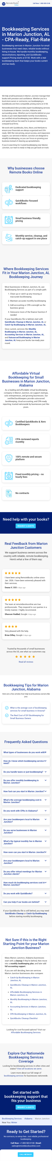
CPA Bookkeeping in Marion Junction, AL (28, 1014)
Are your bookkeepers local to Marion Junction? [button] (21, 820)
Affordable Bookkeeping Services (26, 1032)
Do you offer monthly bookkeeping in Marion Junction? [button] (21, 781)
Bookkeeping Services (12, 1118)
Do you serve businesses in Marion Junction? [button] (20, 831)
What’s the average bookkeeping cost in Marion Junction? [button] (22, 801)
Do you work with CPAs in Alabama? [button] (20, 811)
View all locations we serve (29, 1069)
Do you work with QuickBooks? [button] (18, 893)
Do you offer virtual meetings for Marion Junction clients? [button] (22, 872)
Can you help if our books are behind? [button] (21, 902)
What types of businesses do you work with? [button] (24, 752)
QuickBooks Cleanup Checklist (24, 1018)
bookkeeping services (13, 1076)
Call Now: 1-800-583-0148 (41, 3)
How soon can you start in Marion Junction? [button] (24, 852)
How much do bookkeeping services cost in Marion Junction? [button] (24, 884)
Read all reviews (26, 662)
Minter (14, 1122)
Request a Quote (25, 526)
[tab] (26, 752)
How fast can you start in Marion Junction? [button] (23, 791)
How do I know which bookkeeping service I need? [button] (24, 762)
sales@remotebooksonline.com (26, 1146)
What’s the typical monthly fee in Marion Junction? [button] (22, 842)
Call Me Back (26, 1154)
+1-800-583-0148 (27, 1143)
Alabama (28, 1118)
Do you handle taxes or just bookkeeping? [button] (23, 772)
